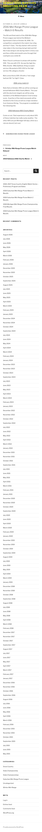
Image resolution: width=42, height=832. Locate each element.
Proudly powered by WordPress (13, 827)
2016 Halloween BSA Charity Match (21, 111)
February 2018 (8, 628)
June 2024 (7, 339)
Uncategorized (8, 783)
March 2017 (7, 670)
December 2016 (9, 683)
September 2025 (9, 281)
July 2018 (6, 607)
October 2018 (8, 595)
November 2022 (9, 415)
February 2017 (8, 674)
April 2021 (6, 482)
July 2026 (6, 239)
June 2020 (7, 519)
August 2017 (7, 649)
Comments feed (9, 809)
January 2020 (8, 536)
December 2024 (9, 318)
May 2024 (6, 343)
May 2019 (6, 570)
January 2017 (7, 678)
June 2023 (7, 385)
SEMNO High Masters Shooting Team (19, 5)
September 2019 (9, 553)
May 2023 (6, 390)
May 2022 (6, 436)
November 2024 (9, 323)
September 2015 (9, 741)
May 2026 (6, 247)
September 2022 (9, 423)
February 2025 (8, 310)
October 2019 (8, 549)
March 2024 (7, 352)
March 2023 (7, 398)
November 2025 (9, 272)
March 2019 (7, 578)
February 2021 (8, 490)
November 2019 (9, 544)
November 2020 (9, 503)
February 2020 (8, 532)
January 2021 (7, 494)
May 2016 (6, 712)
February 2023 (8, 402)
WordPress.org (8, 813)
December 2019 (9, 540)
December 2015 (9, 729)
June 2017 (6, 657)
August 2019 (7, 557)
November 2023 (9, 369)
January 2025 (8, 314)
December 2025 (9, 268)
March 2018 (7, 624)
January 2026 (8, 264)
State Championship (10, 771)
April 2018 (6, 620)
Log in (5, 800)
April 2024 (7, 348)
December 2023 (9, 364)
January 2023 (8, 406)
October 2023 (8, 373)
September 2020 (9, 511)
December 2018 (9, 586)
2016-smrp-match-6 (21, 83)
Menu (22, 16)
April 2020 (7, 523)
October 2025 (8, 277)
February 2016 (8, 724)
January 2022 (8, 448)
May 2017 (6, 662)
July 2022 (6, 427)
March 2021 (7, 486)
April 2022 (7, 440)
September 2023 (9, 377)
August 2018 (7, 603)
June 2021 (6, 473)
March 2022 (7, 444)
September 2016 (9, 695)
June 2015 (6, 750)
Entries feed (7, 804)
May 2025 (6, 297)
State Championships (11, 775)
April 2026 (7, 251)
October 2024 (8, 327)
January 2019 (8, 582)
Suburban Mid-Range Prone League (20, 134)
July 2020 (6, 515)
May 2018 (6, 616)
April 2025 (7, 302)
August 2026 (8, 235)
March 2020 (7, 528)
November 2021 (9, 457)
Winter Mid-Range (9, 787)
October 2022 (8, 419)
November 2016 (9, 687)
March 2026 (7, 256)
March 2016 (7, 720)
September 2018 (9, 599)
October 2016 (8, 691)
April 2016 (6, 716)
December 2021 (9, 452)
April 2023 (7, 394)
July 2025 (6, 289)
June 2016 (6, 708)
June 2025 (7, 293)
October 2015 (8, 737)
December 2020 (9, 498)
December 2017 (9, 632)
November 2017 (9, 636)
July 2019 (6, 561)
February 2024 (8, 356)
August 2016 (7, 699)
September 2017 (9, 645)
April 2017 (6, 666)
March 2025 (7, 306)
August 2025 (8, 285)
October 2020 (8, 507)
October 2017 (8, 641)
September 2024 (9, 331)
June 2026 (7, 243)
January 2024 (8, 360)
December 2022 (9, 410)
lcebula (23, 24)
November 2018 (9, 591)
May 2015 (6, 754)
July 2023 (6, 381)
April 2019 (6, 574)
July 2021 (6, 469)
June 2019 (6, 565)
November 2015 (9, 733)
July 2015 (6, 745)
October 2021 (8, 461)
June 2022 (6, 431)
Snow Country (8, 767)
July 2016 (6, 704)
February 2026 (8, 260)
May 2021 (6, 477)
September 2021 (9, 465)
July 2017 (6, 653)
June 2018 (6, 611)
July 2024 (6, 335)
